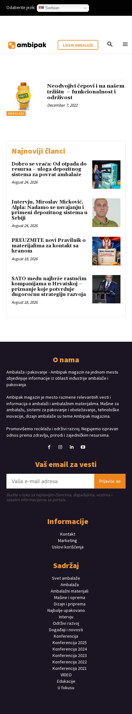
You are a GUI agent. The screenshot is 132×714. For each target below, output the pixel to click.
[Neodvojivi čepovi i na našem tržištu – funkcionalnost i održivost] (24, 98)
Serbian (51, 7)
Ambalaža (16, 113)
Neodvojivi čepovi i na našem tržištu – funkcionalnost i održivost (85, 91)
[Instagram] (60, 447)
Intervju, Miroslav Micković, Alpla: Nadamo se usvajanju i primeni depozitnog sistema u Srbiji (49, 210)
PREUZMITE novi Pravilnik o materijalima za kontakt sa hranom (49, 245)
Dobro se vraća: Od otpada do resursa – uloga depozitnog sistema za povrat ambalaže (49, 169)
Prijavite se (110, 481)
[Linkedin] (72, 447)
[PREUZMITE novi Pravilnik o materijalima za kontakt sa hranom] (106, 251)
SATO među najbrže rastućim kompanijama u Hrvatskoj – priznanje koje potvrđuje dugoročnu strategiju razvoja (49, 287)
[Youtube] (83, 447)
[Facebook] (49, 447)
